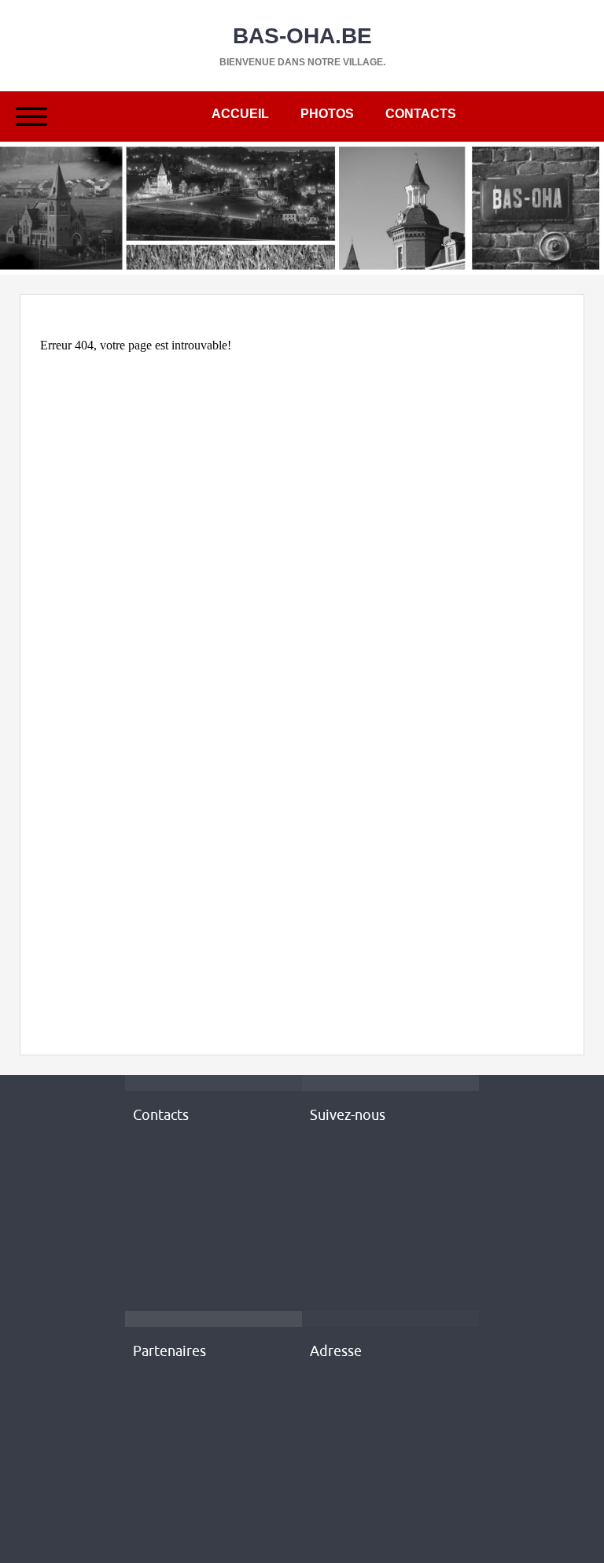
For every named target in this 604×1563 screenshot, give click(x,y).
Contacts (420, 113)
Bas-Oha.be (302, 36)
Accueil (240, 113)
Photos (327, 113)
